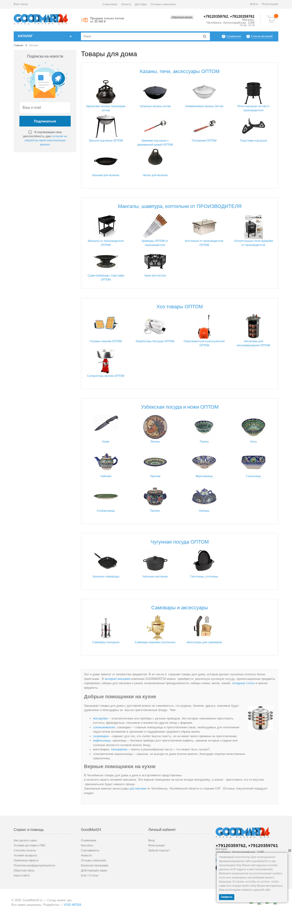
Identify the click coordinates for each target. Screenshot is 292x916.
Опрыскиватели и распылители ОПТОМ (204, 343)
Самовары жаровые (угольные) (155, 642)
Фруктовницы (204, 476)
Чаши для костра (155, 275)
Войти (254, 4)
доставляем (138, 788)
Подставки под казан (253, 140)
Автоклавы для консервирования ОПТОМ (253, 343)
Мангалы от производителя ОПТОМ (106, 243)
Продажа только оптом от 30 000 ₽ (107, 20)
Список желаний (262, 36)
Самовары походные (106, 642)
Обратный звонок (182, 17)
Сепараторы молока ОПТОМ (105, 375)
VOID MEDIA (72, 904)
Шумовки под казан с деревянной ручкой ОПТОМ (155, 142)
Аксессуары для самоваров (204, 642)
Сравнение (234, 36)
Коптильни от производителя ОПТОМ (204, 243)
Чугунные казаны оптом (155, 106)
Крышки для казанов (105, 175)
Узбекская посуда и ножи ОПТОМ (180, 407)
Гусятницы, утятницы (204, 576)
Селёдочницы (106, 510)
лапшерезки (119, 749)
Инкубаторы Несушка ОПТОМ (155, 341)
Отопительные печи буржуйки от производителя (253, 243)
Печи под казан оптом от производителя (253, 108)
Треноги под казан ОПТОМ (106, 140)
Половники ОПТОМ (204, 140)
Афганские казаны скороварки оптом (105, 108)
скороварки (101, 736)
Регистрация (270, 4)
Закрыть (226, 896)
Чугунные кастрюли (155, 576)
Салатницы (253, 476)
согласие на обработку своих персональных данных (46, 140)
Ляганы (155, 441)
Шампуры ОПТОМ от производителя (155, 243)
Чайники (105, 476)
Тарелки (155, 476)
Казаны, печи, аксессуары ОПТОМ (179, 71)
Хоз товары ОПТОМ (179, 306)
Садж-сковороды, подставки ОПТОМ (106, 277)
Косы (253, 441)
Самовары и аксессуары (179, 607)
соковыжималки (104, 727)
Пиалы (204, 441)
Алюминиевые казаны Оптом (204, 106)
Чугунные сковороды (105, 576)
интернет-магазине (117, 679)
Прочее (155, 510)
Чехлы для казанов (155, 175)
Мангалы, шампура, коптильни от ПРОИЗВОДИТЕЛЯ (180, 206)
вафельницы (102, 740)
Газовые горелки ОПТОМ (106, 341)
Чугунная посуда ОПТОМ (180, 542)
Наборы (204, 510)
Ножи (105, 441)
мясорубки (100, 718)
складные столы (243, 683)
